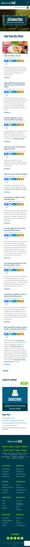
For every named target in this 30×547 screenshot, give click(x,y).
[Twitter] (10, 61)
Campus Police (5, 518)
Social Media (15, 534)
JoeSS (3, 503)
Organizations (5, 485)
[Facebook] (6, 61)
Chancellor (18, 518)
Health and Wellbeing (7, 520)
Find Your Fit (5, 492)
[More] (22, 61)
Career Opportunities (21, 490)
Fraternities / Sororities (7, 487)
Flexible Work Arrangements (19, 504)
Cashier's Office (19, 487)
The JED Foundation (15, 346)
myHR (17, 507)
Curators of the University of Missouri (17, 543)
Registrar (18, 485)
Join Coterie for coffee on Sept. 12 (10, 425)
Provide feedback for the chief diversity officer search (14, 229)
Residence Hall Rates (21, 474)
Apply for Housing (20, 476)
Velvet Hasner (12, 331)
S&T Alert (4, 525)
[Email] (18, 61)
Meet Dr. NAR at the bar (12, 56)
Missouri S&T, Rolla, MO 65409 (11, 453)
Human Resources (20, 497)
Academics (17, 446)
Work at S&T (19, 500)
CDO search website (18, 139)
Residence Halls (20, 469)
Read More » (7, 77)
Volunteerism (5, 490)
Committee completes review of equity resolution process (15, 295)
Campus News (5, 471)
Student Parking (20, 492)
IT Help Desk (5, 523)
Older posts (5, 371)
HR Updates (19, 509)
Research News (5, 476)
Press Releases (19, 523)
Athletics (18, 450)
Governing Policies (20, 525)
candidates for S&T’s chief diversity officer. (15, 189)
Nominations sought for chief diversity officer (14, 198)
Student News (5, 474)
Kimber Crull (12, 89)
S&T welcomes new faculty (8, 418)
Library (4, 500)
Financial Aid (24, 446)
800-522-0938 (13, 454)
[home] (11, 3)
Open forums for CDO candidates (15, 174)
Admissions (11, 446)
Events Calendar (6, 469)
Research (6, 450)
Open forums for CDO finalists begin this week (14, 148)
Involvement (5, 481)
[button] (27, 3)
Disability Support (17, 458)
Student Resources (20, 481)
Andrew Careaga (12, 298)
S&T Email (4, 508)
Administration (20, 514)
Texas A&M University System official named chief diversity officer (14, 85)
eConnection (15, 19)
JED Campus (20, 340)
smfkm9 (11, 58)
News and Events (6, 466)
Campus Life (12, 450)
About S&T (5, 446)
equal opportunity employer (20, 542)
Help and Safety (6, 514)
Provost (18, 520)
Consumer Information (18, 456)
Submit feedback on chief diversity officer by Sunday (13, 119)
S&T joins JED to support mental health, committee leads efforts (15, 328)
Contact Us (22, 454)
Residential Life (20, 466)
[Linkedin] (14, 61)
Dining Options (19, 471)
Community (23, 450)
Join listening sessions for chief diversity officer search (15, 264)
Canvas (4, 505)
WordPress (15, 545)
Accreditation (6, 456)
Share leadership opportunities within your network (14, 423)
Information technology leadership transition (13, 420)
